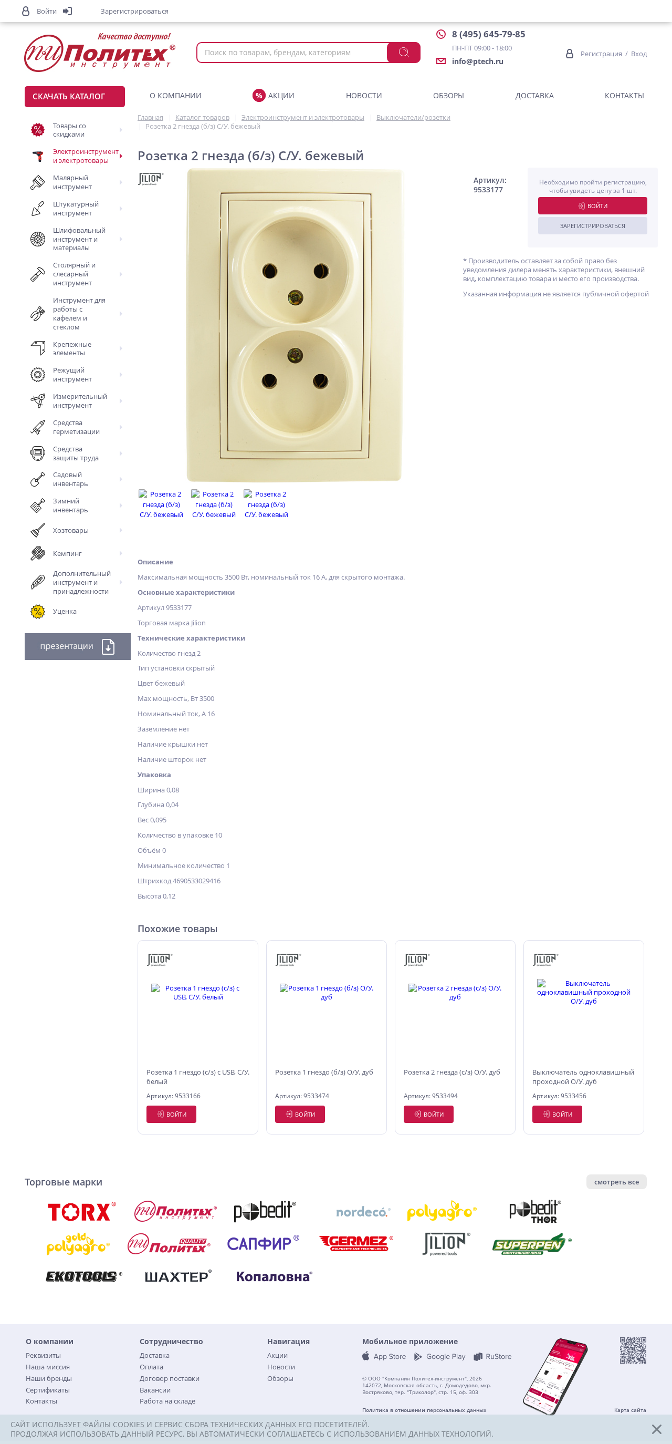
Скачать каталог (69, 96)
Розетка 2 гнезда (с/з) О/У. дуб (452, 1072)
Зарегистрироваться (592, 226)
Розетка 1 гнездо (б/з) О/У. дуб (324, 1072)
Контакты (624, 95)
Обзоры (448, 95)
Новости (364, 95)
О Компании (176, 95)
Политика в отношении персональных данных (424, 1410)
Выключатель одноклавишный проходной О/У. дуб (583, 1076)
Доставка (535, 95)
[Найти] (404, 52)
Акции (281, 95)
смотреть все (616, 1182)
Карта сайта (630, 1410)
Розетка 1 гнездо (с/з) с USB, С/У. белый (197, 1076)
